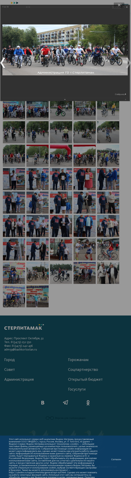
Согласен (116, 459)
